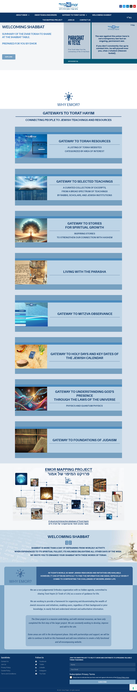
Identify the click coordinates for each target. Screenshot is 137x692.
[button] (32, 55)
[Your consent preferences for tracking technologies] (133, 688)
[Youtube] (134, 6)
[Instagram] (131, 6)
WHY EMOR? (68, 104)
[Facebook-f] (120, 6)
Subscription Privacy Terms (82, 674)
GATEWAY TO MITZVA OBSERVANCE (84, 314)
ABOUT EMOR (21, 15)
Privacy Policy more (123, 677)
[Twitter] (124, 6)
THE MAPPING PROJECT (52, 20)
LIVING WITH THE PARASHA (84, 272)
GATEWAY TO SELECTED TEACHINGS (84, 181)
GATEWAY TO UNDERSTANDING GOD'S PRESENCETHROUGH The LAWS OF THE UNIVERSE (84, 395)
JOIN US (71, 20)
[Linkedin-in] (127, 6)
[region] (68, 55)
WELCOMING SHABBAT (101, 15)
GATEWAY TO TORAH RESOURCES (84, 141)
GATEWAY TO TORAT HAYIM (73, 15)
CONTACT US (85, 20)
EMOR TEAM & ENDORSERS (46, 15)
